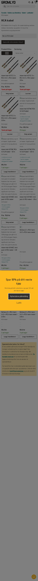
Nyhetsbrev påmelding (19, 296)
